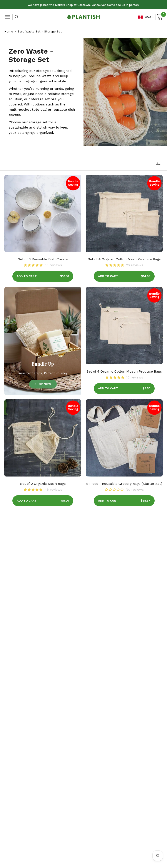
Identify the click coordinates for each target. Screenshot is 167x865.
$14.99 (145, 276)
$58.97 (145, 500)
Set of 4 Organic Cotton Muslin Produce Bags (124, 371)
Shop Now (43, 384)
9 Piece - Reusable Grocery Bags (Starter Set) (124, 484)
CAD (148, 17)
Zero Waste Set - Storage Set (40, 31)
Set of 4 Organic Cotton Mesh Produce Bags (124, 259)
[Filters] (158, 163)
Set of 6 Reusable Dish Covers (43, 259)
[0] (160, 17)
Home (8, 31)
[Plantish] (83, 16)
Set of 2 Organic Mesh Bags (43, 484)
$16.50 (64, 276)
